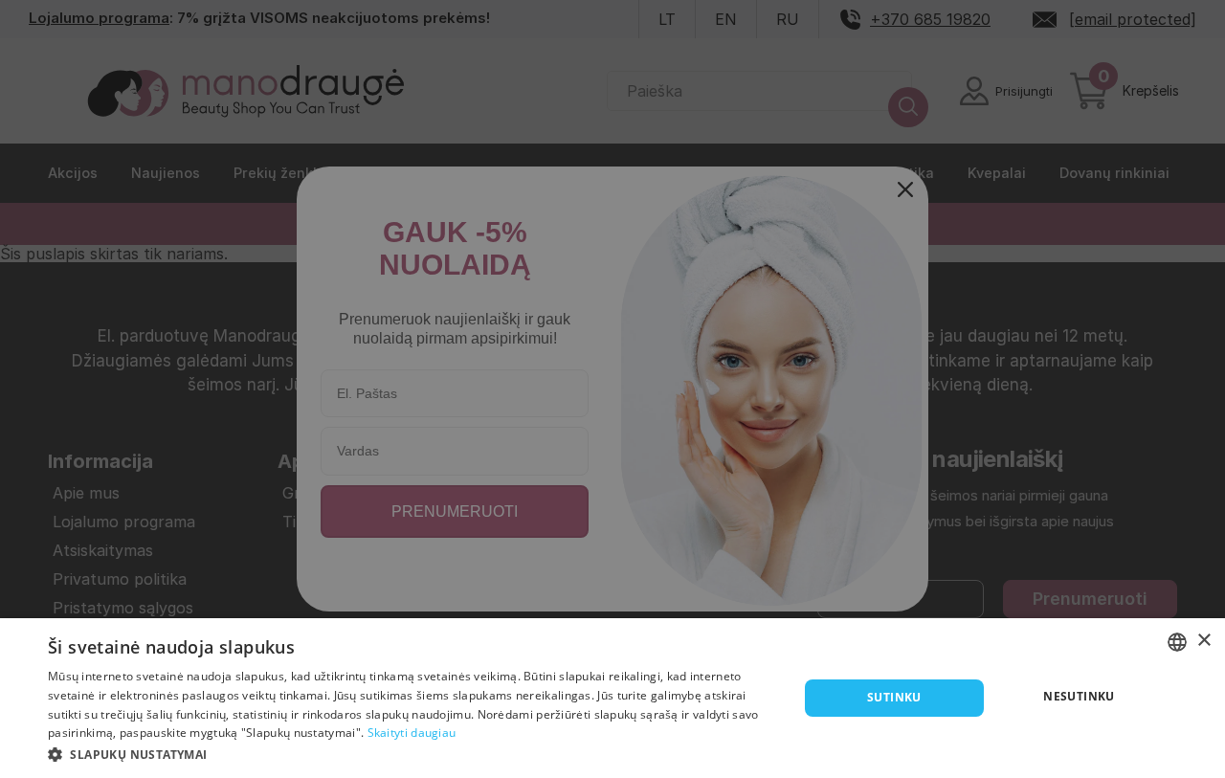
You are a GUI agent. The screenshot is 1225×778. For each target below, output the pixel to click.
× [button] (1203, 641)
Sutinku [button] (894, 697)
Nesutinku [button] (1079, 696)
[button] (412, 753)
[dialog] (612, 698)
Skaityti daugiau (412, 732)
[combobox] (1177, 642)
